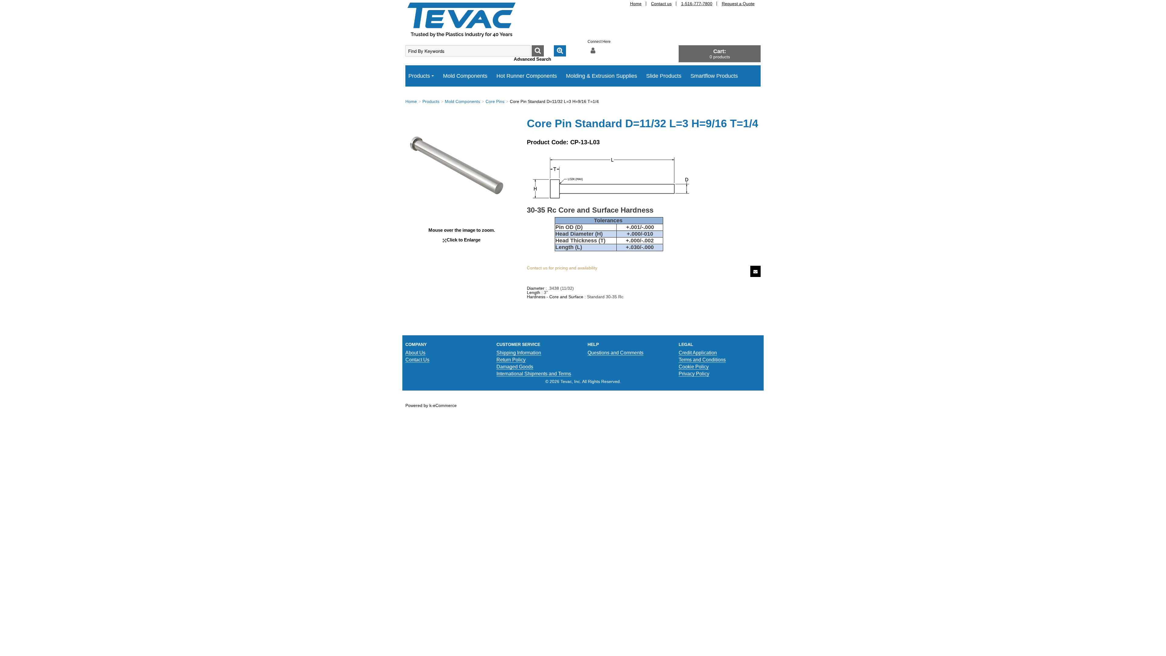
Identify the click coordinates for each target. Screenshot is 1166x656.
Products (419, 76)
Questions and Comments (615, 352)
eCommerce (445, 405)
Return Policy (511, 359)
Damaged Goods (514, 366)
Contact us (661, 3)
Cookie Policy (694, 366)
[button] (720, 53)
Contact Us (417, 359)
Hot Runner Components (526, 76)
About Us (415, 352)
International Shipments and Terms (533, 373)
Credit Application (698, 352)
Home (636, 3)
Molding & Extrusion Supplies (601, 76)
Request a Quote (738, 3)
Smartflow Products (714, 76)
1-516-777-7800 (696, 3)
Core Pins (495, 101)
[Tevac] (461, 19)
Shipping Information (518, 352)
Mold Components (465, 76)
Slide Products (663, 76)
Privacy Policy (694, 373)
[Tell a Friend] (755, 271)
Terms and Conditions (702, 359)
